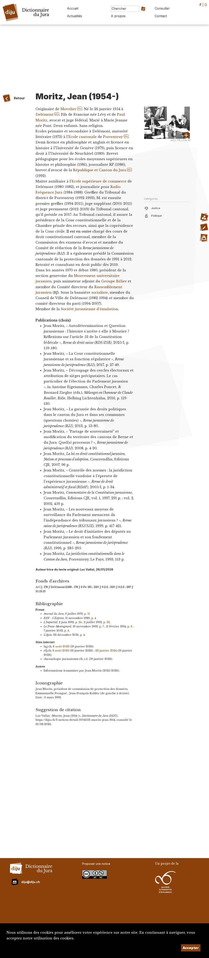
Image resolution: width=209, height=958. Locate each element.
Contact (161, 16)
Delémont (44, 114)
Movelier (68, 109)
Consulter (162, 8)
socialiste (99, 292)
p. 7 (101, 626)
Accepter (191, 948)
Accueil (72, 8)
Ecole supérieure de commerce (99, 181)
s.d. (86, 658)
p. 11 (87, 613)
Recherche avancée (140, 17)
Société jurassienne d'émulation (89, 309)
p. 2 (129, 626)
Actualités (74, 16)
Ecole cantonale (82, 137)
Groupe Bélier (114, 281)
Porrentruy (113, 137)
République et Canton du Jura (99, 170)
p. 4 (93, 618)
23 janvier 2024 (106, 650)
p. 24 (78, 622)
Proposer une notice (96, 863)
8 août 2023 (61, 646)
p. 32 (106, 622)
